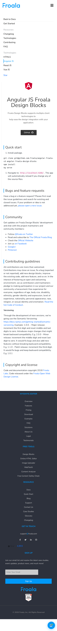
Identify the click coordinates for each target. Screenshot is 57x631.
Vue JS (6, 69)
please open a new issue (30, 205)
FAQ (5, 46)
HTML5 (7, 57)
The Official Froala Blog (40, 237)
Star (5, 75)
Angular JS (8, 61)
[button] (52, 5)
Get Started (9, 23)
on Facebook (21, 243)
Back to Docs (9, 19)
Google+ (12, 246)
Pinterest (12, 250)
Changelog (8, 33)
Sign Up (28, 581)
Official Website (25, 240)
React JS (7, 65)
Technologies (9, 38)
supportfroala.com (28, 533)
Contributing (9, 42)
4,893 (20, 546)
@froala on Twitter (24, 234)
